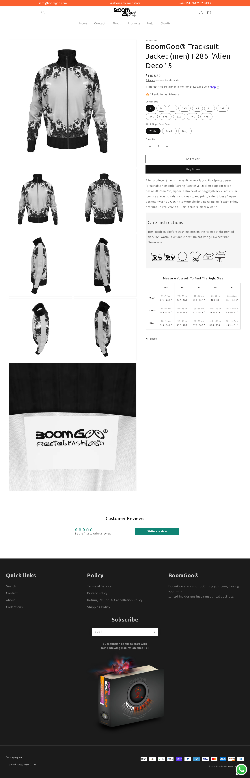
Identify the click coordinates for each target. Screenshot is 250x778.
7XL (193, 116)
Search (11, 586)
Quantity (150, 139)
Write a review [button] (157, 531)
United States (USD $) (20, 764)
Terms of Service (99, 586)
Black (169, 131)
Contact (12, 593)
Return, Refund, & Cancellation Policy (114, 600)
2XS (184, 108)
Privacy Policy (97, 593)
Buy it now (193, 169)
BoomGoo (220, 766)
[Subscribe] (154, 632)
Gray (185, 131)
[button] (43, 12)
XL (209, 108)
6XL (179, 116)
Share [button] (153, 338)
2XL (222, 108)
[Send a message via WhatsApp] (241, 769)
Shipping (150, 80)
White (153, 131)
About (10, 600)
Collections (14, 607)
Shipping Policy (98, 607)
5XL (165, 116)
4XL (206, 116)
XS (197, 108)
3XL (152, 116)
